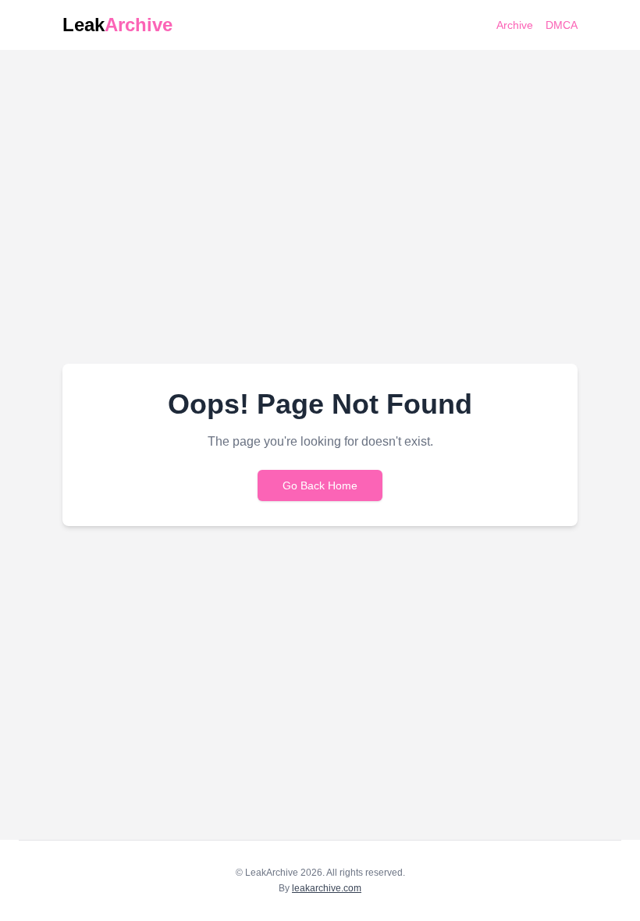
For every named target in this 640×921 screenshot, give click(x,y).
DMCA (562, 25)
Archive (514, 25)
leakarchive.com (326, 888)
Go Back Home (320, 485)
